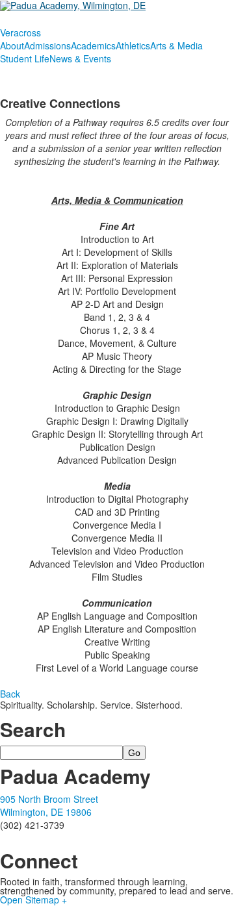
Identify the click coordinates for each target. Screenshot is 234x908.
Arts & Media (176, 45)
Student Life (24, 58)
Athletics (133, 45)
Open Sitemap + (33, 899)
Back (10, 693)
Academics (93, 45)
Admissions (47, 45)
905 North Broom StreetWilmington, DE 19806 (49, 805)
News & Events (80, 58)
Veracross (20, 32)
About (12, 45)
